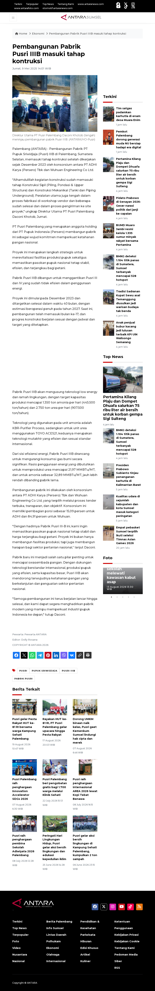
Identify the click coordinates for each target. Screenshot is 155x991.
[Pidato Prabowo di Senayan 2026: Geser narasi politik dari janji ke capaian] (108, 203)
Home (23, 33)
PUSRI (23, 670)
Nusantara (19, 954)
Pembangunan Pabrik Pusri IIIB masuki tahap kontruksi (87, 33)
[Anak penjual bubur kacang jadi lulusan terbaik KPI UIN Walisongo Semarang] (108, 328)
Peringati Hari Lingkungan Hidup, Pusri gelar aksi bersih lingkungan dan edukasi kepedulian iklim (54, 847)
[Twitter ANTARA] (126, 4)
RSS (117, 967)
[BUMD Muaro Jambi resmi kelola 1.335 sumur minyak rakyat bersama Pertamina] (108, 230)
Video (16, 948)
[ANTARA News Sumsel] (81, 17)
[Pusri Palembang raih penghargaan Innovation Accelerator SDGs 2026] (24, 767)
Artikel (85, 954)
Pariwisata (87, 934)
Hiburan (85, 941)
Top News (48, 4)
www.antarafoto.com (26, 8)
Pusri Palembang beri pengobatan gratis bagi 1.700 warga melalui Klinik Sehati (55, 787)
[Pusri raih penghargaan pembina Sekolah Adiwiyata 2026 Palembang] (24, 823)
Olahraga (52, 954)
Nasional (18, 961)
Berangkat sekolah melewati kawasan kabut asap (121, 573)
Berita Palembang (59, 921)
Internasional (55, 961)
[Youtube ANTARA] (118, 6)
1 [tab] (111, 597)
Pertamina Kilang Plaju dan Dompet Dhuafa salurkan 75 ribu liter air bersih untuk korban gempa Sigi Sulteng (123, 408)
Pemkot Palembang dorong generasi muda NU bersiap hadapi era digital (128, 139)
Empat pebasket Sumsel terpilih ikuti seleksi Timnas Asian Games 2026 (128, 535)
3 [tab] (123, 597)
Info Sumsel (55, 928)
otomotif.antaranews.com (58, 8)
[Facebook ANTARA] (118, 4)
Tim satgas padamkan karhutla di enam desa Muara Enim (128, 114)
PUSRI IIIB (68, 670)
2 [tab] (117, 597)
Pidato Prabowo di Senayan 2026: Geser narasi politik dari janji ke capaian (128, 205)
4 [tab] (128, 597)
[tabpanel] (123, 581)
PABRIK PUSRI (23, 678)
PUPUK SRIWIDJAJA (44, 670)
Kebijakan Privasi (126, 934)
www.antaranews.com (91, 4)
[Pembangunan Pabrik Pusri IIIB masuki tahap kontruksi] (123, 379)
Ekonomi (38, 33)
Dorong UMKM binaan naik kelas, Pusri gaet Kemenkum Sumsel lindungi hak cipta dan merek (85, 730)
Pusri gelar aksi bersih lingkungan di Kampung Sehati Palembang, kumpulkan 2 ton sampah (85, 847)
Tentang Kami (65, 4)
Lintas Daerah (56, 934)
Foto (107, 558)
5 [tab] (134, 597)
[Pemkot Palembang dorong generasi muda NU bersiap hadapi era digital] (108, 137)
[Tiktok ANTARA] (126, 6)
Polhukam (53, 941)
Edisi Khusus (89, 948)
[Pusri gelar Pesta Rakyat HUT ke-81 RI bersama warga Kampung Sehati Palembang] (24, 707)
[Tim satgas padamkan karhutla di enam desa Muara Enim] (108, 114)
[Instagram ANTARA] (133, 4)
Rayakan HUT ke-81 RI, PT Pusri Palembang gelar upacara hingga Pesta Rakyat (55, 726)
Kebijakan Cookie (127, 941)
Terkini (18, 4)
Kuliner (85, 961)
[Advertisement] (54, 358)
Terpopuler (32, 4)
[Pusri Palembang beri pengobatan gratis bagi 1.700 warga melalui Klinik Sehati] (55, 767)
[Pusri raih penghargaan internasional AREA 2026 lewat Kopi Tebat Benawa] (85, 767)
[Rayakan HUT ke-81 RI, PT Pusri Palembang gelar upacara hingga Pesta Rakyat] (55, 707)
